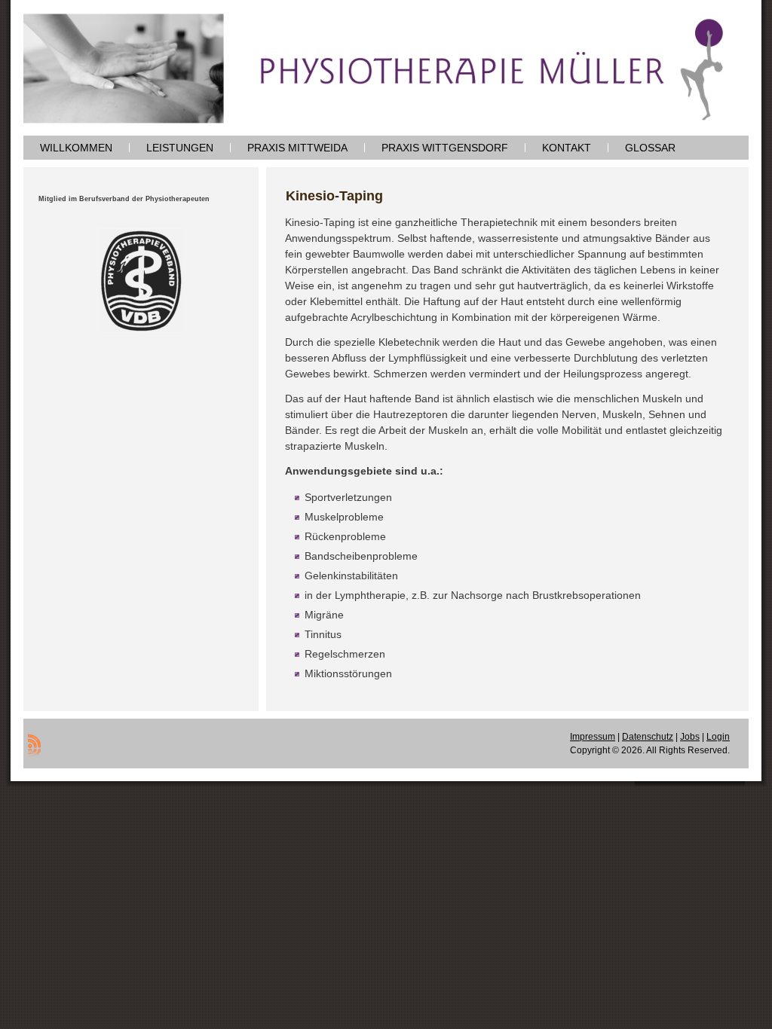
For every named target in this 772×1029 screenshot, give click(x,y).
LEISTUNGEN (179, 148)
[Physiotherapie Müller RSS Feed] (34, 745)
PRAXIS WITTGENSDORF (444, 148)
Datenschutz (647, 736)
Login (718, 736)
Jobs (690, 736)
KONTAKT (566, 148)
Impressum (592, 736)
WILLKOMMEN (76, 148)
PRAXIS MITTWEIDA (297, 148)
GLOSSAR (650, 148)
